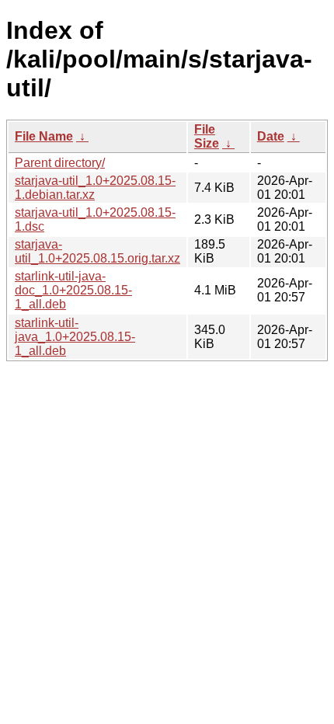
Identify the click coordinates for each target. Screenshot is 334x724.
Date (270, 136)
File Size (206, 136)
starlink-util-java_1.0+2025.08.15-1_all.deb (75, 336)
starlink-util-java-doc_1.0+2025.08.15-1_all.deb (73, 290)
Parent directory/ (60, 162)
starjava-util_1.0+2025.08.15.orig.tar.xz (97, 251)
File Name (44, 136)
